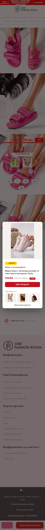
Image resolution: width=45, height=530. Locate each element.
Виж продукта (22, 284)
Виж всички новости (22, 305)
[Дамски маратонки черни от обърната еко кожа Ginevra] (22, 297)
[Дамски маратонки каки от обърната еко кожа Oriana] (10, 297)
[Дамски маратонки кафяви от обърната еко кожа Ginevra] (34, 297)
